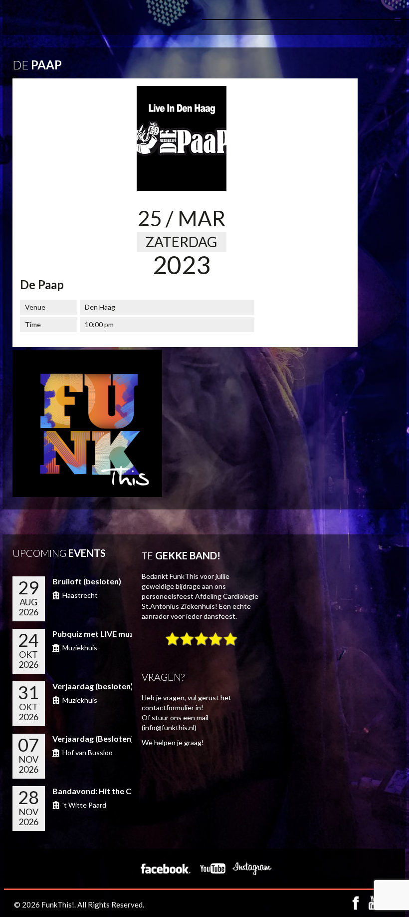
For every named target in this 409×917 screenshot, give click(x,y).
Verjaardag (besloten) (92, 686)
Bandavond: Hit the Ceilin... (102, 791)
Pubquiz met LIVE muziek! (100, 633)
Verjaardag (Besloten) (93, 738)
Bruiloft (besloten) (86, 581)
